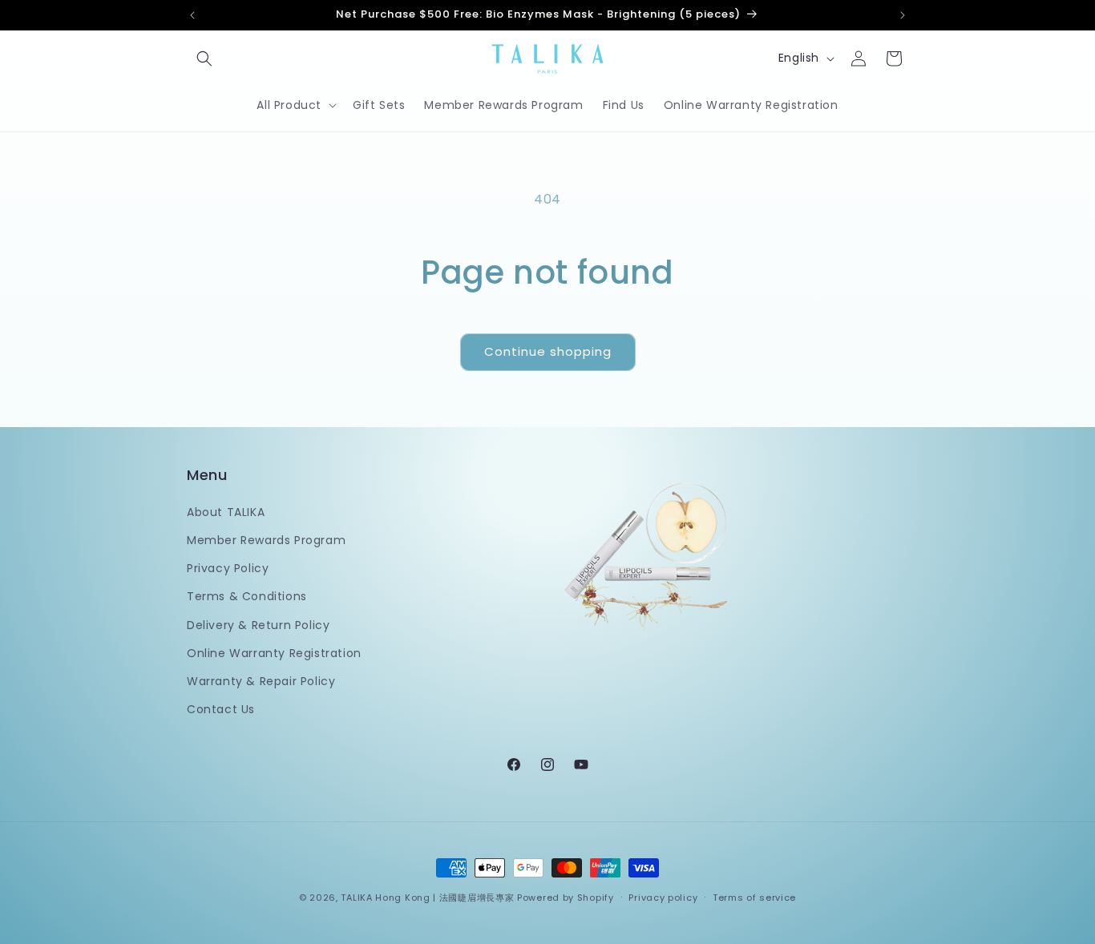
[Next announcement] (902, 15)
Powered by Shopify (565, 897)
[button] (204, 58)
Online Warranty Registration (274, 652)
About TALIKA (226, 511)
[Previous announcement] (192, 15)
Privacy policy (662, 896)
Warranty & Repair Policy (261, 680)
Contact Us (221, 708)
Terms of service (754, 896)
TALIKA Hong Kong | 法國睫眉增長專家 (427, 897)
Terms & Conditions (247, 596)
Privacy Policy (228, 567)
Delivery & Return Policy (258, 624)
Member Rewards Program (266, 539)
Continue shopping (548, 351)
